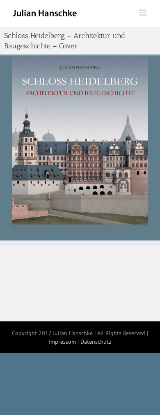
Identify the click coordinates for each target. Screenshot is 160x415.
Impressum (62, 341)
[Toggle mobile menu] (143, 12)
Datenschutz (95, 341)
